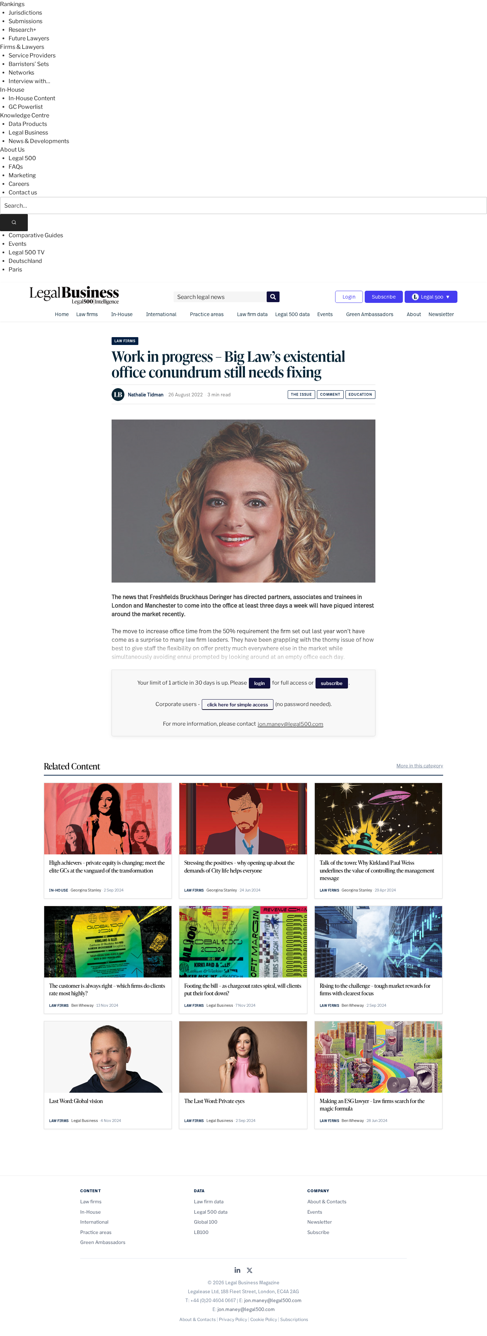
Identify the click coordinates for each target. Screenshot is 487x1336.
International (161, 314)
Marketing (22, 175)
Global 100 (205, 1222)
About (414, 314)
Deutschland (25, 261)
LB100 (201, 1232)
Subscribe (384, 296)
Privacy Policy (233, 1319)
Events (17, 243)
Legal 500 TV (27, 252)
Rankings (12, 4)
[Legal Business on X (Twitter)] (249, 1271)
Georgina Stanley (86, 890)
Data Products (28, 124)
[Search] (14, 222)
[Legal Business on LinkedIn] (237, 1271)
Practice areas (207, 314)
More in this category (419, 765)
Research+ (22, 29)
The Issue (301, 394)
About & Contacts (327, 1201)
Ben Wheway (82, 1005)
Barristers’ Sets (29, 64)
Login (349, 296)
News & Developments (39, 141)
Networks (21, 72)
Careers (19, 184)
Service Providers (32, 55)
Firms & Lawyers (22, 47)
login (259, 683)
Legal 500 (22, 158)
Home (62, 314)
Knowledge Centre (24, 115)
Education (360, 394)
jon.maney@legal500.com (290, 724)
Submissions (25, 21)
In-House (12, 89)
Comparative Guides (36, 235)
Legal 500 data (292, 314)
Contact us (23, 192)
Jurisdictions (25, 12)
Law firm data (252, 314)
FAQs (16, 166)
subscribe (332, 683)
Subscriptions (294, 1319)
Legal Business (28, 132)
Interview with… (29, 81)
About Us (12, 149)
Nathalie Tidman (146, 394)
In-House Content (32, 98)
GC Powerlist (26, 106)
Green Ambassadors (369, 314)
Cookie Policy (263, 1319)
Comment (330, 394)
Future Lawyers (29, 38)
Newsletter (441, 314)
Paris (15, 269)
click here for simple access (237, 704)
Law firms (87, 314)
